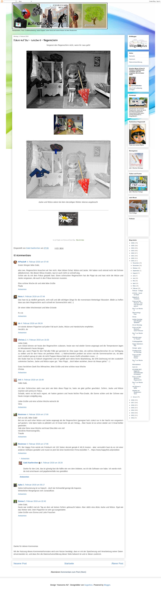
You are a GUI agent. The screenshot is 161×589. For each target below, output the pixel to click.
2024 (133, 248)
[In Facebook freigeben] (61, 248)
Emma (21, 501)
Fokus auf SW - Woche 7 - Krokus (137, 356)
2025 (133, 245)
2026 (133, 243)
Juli (134, 275)
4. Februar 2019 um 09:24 (32, 323)
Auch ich (134, 367)
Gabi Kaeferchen (30, 463)
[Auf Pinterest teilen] (63, 248)
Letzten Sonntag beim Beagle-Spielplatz (137, 321)
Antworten (22, 289)
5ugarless (89, 585)
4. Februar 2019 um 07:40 (37, 262)
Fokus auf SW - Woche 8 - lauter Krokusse (137, 329)
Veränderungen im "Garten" (137, 338)
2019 (133, 260)
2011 (132, 418)
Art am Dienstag (137, 325)
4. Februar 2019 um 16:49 (33, 380)
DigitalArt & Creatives (135, 298)
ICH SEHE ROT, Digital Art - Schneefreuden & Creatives (137, 372)
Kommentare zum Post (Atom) (73, 572)
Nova (20, 296)
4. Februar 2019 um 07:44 (34, 296)
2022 (133, 253)
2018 (133, 400)
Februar (135, 288)
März (134, 286)
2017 (133, 402)
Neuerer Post (20, 563)
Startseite (69, 563)
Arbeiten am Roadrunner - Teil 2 (137, 392)
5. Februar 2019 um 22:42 (35, 501)
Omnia (134, 316)
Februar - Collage (137, 290)
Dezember (136, 263)
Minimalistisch (136, 364)
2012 (133, 415)
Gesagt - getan (136, 348)
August (135, 273)
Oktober (135, 268)
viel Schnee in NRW (136, 387)
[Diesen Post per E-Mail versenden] (55, 248)
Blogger (107, 585)
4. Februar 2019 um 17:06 (37, 444)
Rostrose (22, 414)
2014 (133, 410)
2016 (133, 405)
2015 (133, 407)
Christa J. (22, 340)
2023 (133, 250)
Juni (134, 278)
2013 (133, 413)
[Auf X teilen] (59, 248)
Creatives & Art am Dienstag (136, 351)
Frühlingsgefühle (137, 341)
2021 (133, 255)
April (134, 283)
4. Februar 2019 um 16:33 (38, 340)
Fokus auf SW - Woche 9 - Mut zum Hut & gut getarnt (137, 304)
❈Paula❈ (22, 262)
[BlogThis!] (57, 248)
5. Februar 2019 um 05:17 (34, 485)
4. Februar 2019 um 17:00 (37, 414)
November (136, 265)
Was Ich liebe (80, 240)
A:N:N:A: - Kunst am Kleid (137, 293)
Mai (134, 280)
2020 (133, 258)
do (19, 323)
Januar (135, 397)
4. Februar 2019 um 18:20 (52, 463)
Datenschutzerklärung (135, 62)
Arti (19, 380)
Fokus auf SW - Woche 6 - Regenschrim (137, 378)
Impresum (132, 59)
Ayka (20, 485)
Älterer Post (117, 563)
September (136, 270)
